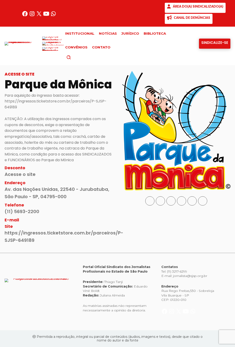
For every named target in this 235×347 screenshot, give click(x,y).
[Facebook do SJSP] (25, 15)
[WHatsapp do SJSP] (53, 15)
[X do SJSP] (39, 15)
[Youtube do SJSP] (46, 15)
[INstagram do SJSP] (32, 15)
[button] (76, 57)
